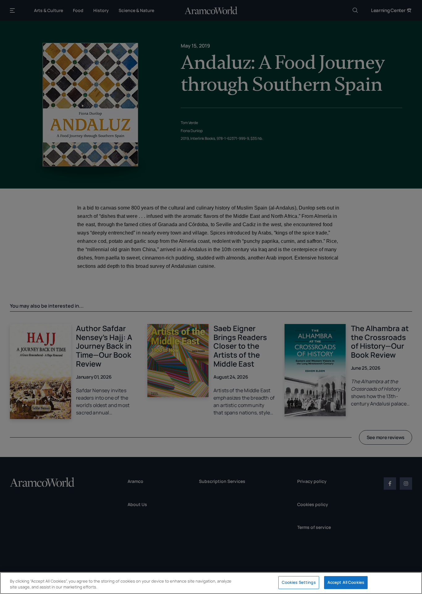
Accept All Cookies (345, 582)
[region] (211, 583)
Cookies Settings (299, 582)
